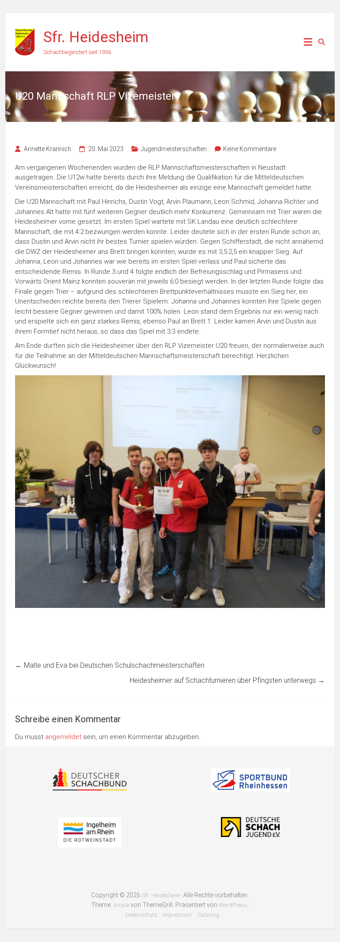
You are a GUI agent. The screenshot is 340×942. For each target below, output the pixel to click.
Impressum (177, 914)
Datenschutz (141, 914)
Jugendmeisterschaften (174, 148)
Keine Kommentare (249, 148)
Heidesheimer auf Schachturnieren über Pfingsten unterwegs (227, 680)
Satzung (208, 914)
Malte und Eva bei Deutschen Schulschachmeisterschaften (110, 665)
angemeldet (63, 737)
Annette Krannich (47, 148)
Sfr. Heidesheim (95, 37)
